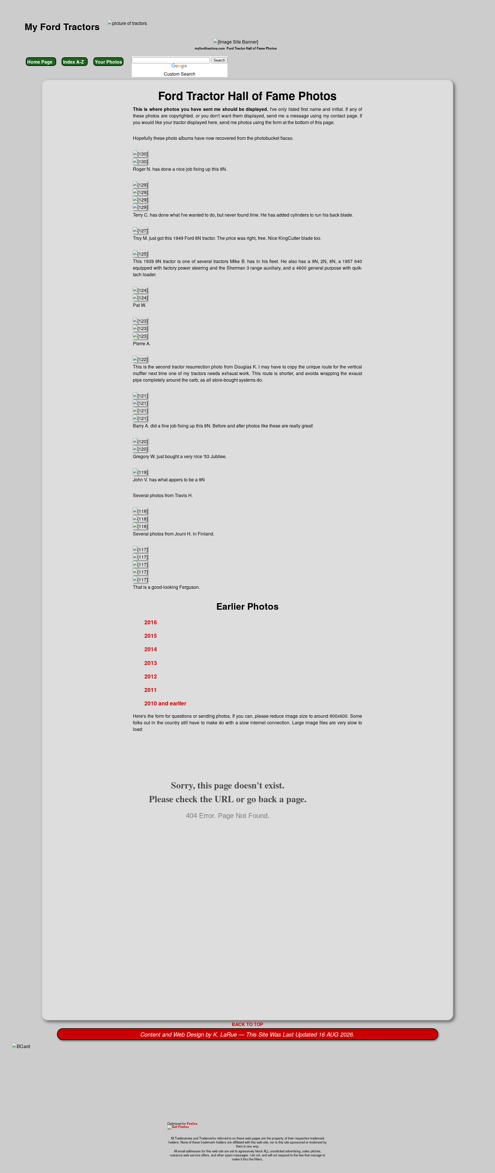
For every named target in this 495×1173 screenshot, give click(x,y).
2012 (150, 676)
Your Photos (108, 61)
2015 (150, 635)
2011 (150, 690)
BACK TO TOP (247, 1024)
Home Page (41, 61)
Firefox (192, 1123)
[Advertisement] (231, 1081)
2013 (150, 663)
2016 (150, 622)
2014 (150, 649)
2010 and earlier (165, 703)
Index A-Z (74, 61)
